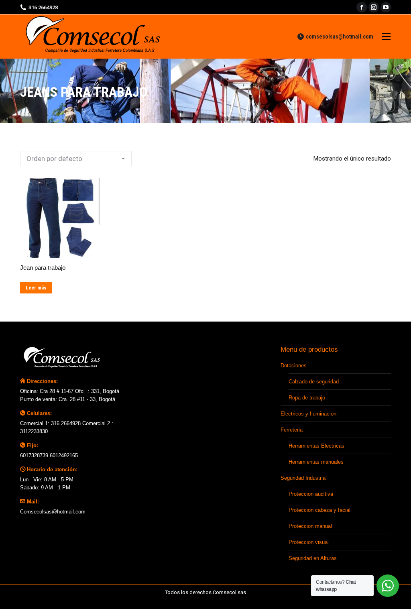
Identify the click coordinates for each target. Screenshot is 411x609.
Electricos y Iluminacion (308, 414)
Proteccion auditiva (311, 494)
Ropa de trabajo (307, 398)
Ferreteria (292, 430)
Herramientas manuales (316, 462)
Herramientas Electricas (316, 446)
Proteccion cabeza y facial (319, 510)
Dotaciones (294, 366)
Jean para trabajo (42, 267)
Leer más (36, 288)
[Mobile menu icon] (386, 36)
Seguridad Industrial (304, 478)
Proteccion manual (310, 526)
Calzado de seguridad (314, 382)
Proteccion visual (309, 542)
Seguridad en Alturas (313, 558)
